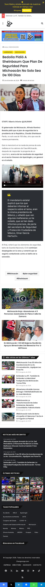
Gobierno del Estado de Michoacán (14, 524)
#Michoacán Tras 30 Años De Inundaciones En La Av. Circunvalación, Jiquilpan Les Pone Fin (28, 366)
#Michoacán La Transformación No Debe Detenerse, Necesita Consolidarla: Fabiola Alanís (28, 404)
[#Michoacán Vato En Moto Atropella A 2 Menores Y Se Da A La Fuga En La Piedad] (8, 417)
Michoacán (13, 273)
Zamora (5, 536)
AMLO (15, 513)
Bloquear (17, 10)
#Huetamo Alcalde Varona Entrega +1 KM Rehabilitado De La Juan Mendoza (29, 391)
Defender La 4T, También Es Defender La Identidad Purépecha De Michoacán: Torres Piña (27, 379)
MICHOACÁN (14, 47)
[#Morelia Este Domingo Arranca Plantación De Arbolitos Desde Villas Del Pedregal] (22, 480)
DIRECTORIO (16, 565)
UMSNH (19, 532)
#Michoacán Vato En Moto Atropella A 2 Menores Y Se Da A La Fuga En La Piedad (29, 416)
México (21, 528)
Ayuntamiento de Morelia (11, 517)
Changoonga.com (22, 561)
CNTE (24, 517)
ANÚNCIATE (27, 565)
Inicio (6, 47)
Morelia (5, 528)
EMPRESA (7, 565)
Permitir (26, 10)
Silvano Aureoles (8, 532)
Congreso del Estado (9, 520)
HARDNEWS (8, 52)
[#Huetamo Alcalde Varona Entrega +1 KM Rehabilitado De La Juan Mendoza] (8, 392)
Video (36, 532)
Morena (13, 528)
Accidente (6, 513)
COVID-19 (23, 520)
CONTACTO (37, 565)
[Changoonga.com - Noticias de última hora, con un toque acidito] (9, 23)
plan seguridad (30, 273)
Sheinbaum (23, 278)
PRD (28, 528)
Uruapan (28, 532)
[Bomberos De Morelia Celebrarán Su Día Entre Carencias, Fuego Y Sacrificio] (36, 497)
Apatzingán (23, 513)
